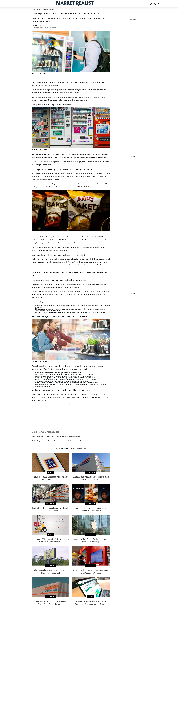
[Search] (143, 3)
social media (70, 397)
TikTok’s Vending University (50, 237)
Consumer (51, 9)
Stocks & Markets (42, 9)
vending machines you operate (74, 157)
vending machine (38, 85)
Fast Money (105, 4)
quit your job (72, 97)
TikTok (69, 90)
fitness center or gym (57, 262)
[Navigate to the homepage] (75, 3)
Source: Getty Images (39, 73)
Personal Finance (26, 4)
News (119, 4)
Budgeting (45, 4)
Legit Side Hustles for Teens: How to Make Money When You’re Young (56, 436)
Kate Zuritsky (40, 25)
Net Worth (133, 4)
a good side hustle (59, 162)
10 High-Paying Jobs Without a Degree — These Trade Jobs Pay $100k (56, 441)
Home (33, 9)
